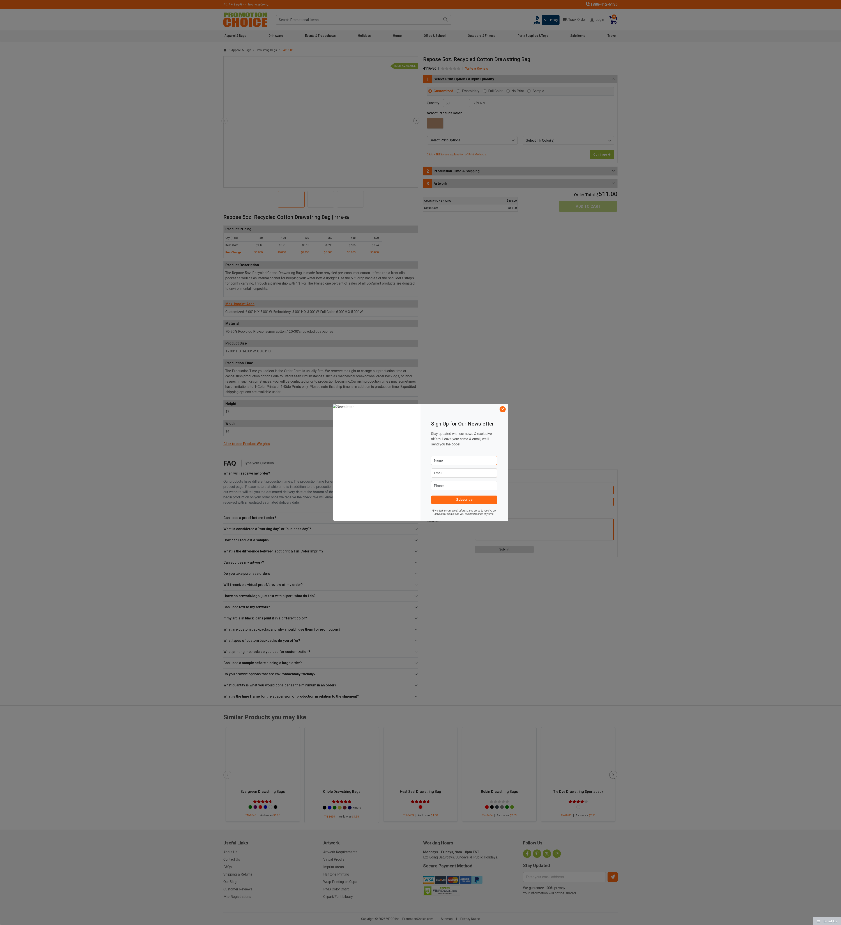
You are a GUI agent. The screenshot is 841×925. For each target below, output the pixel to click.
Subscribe (464, 500)
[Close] (503, 409)
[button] (827, 921)
